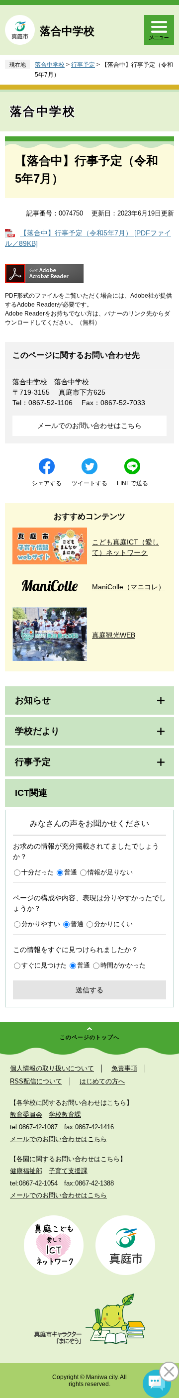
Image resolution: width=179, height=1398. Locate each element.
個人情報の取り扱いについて (52, 1068)
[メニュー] (159, 30)
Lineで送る (132, 483)
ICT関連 (31, 793)
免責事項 (124, 1068)
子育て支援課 (68, 1171)
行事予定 (83, 64)
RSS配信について (36, 1081)
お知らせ (33, 700)
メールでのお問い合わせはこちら (89, 426)
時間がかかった (123, 965)
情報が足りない (110, 872)
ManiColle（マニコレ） (128, 587)
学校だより (37, 731)
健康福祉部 (26, 1171)
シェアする (47, 483)
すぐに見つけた (44, 965)
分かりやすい (40, 924)
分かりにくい (113, 924)
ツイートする (89, 483)
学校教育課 (65, 1114)
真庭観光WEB (113, 635)
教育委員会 (26, 1114)
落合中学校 (67, 31)
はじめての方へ (102, 1081)
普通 (70, 872)
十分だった (37, 872)
